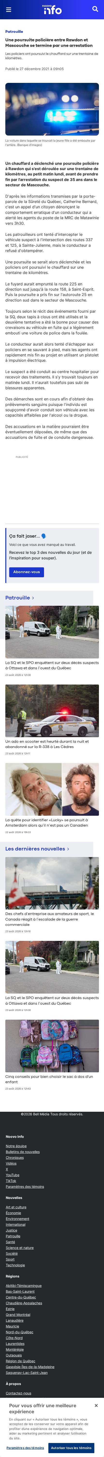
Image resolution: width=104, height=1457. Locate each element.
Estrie (10, 1309)
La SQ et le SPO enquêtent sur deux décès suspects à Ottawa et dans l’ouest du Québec (52, 665)
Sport (10, 1259)
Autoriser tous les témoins (71, 1448)
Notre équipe (16, 1146)
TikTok (11, 1181)
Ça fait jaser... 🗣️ (28, 536)
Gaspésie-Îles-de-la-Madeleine (30, 1367)
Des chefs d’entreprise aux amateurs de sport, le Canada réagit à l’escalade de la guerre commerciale (49, 919)
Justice (11, 1230)
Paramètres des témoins (25, 1187)
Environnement (17, 1219)
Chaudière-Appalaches (24, 1303)
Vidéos (11, 1163)
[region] (52, 1427)
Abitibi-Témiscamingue (24, 1286)
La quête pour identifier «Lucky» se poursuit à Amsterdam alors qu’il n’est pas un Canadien (46, 823)
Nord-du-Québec (19, 1332)
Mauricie (12, 1326)
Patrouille (14, 32)
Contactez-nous (18, 1393)
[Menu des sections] (9, 9)
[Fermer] (96, 1405)
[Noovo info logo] (52, 9)
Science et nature (20, 1248)
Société (12, 1253)
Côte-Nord (14, 1338)
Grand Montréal (18, 1315)
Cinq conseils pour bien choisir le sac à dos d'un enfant (49, 1079)
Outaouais (14, 1355)
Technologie (15, 1265)
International (15, 1224)
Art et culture (16, 1207)
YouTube (12, 1175)
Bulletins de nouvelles (23, 1152)
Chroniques (15, 1157)
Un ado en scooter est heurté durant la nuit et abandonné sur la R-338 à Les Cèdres (47, 744)
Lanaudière (14, 1320)
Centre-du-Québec (21, 1297)
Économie (13, 1213)
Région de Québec (20, 1361)
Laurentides (15, 1344)
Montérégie (15, 1349)
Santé (10, 1242)
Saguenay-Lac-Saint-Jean (27, 1372)
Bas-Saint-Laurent (20, 1291)
